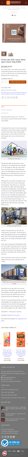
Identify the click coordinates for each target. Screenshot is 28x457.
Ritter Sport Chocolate (16, 8)
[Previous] (3, 33)
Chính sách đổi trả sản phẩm (9, 395)
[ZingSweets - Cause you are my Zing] (14, 2)
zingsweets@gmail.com (9, 377)
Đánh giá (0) (4, 113)
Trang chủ (6, 8)
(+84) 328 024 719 (7, 379)
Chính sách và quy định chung (9, 389)
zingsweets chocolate (20, 94)
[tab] (14, 106)
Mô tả (3, 107)
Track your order (14, 455)
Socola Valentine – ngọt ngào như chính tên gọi (15, 414)
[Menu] (2, 3)
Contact (22, 454)
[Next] (24, 33)
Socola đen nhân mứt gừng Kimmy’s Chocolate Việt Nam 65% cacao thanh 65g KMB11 (7, 353)
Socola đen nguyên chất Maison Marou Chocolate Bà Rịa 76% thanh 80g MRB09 (21, 353)
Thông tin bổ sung (6, 110)
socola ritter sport (7, 92)
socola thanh (13, 94)
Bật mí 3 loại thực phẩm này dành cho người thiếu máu (15, 419)
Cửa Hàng (15, 8)
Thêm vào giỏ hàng (17, 82)
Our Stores (11, 454)
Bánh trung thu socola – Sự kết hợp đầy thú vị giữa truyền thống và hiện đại (16, 408)
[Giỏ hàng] (26, 2)
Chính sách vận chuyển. (7, 392)
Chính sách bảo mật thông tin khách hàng (13, 398)
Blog (17, 454)
